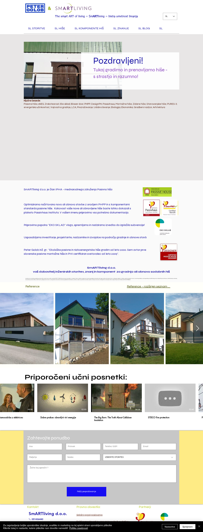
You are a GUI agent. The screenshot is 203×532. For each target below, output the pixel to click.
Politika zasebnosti (78, 528)
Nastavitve (170, 526)
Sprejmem (187, 526)
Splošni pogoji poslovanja (89, 515)
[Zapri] (199, 526)
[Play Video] (9, 398)
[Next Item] (197, 328)
